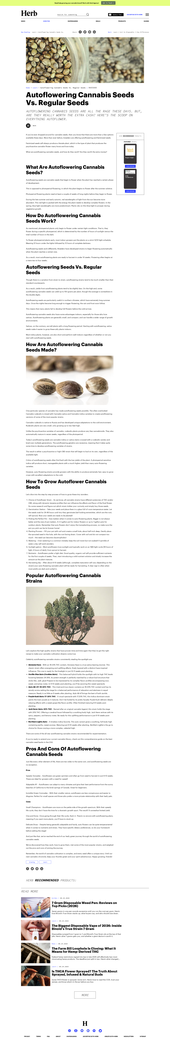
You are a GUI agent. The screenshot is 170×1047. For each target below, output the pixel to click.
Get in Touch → (108, 3)
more (85, 995)
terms (38, 1036)
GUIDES (146, 21)
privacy (27, 1036)
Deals (98, 21)
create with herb (111, 1036)
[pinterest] (89, 32)
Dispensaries (73, 21)
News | (54, 944)
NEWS (23, 21)
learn (45, 862)
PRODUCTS (122, 21)
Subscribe (117, 15)
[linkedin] (94, 32)
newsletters (129, 1036)
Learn (35, 88)
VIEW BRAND (130, 166)
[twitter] (84, 32)
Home (28, 88)
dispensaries (72, 1036)
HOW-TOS (46, 21)
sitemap (143, 1036)
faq (48, 1036)
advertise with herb (134, 14)
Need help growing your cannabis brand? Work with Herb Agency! (77, 3)
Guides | (55, 898)
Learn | (55, 921)
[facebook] (80, 32)
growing (32, 862)
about (58, 1036)
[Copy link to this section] (111, 166)
